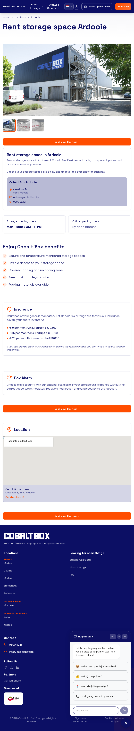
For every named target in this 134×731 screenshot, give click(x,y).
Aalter (7, 617)
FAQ (72, 575)
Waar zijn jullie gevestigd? (92, 686)
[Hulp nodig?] (126, 723)
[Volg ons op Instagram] (11, 667)
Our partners (12, 681)
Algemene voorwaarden (80, 720)
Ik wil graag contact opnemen (94, 696)
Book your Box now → (67, 141)
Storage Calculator (53, 6)
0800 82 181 (19, 201)
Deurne (8, 570)
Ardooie (8, 625)
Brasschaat (10, 585)
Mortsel (8, 578)
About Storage (35, 6)
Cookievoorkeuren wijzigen (115, 720)
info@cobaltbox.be (21, 652)
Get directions (13, 497)
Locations (15, 6)
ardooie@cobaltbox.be (26, 197)
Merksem (9, 563)
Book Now (123, 6)
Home (6, 17)
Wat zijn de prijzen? (89, 676)
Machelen (9, 605)
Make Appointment (99, 6)
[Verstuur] (124, 710)
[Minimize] (124, 636)
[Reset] (119, 636)
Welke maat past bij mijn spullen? (96, 666)
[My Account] (76, 6)
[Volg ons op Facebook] (5, 667)
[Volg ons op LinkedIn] (17, 667)
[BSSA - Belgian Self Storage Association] (13, 698)
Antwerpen (10, 593)
